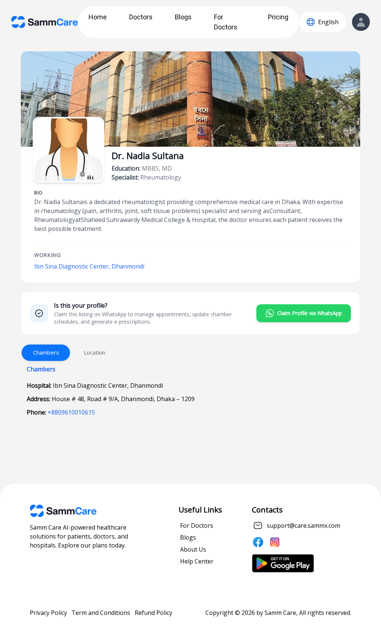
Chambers (46, 352)
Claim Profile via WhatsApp (309, 313)
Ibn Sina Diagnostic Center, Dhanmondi (89, 266)
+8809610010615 (71, 412)
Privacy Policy (48, 613)
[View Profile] (361, 22)
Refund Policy (153, 613)
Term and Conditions (100, 613)
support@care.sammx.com (303, 525)
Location (94, 352)
